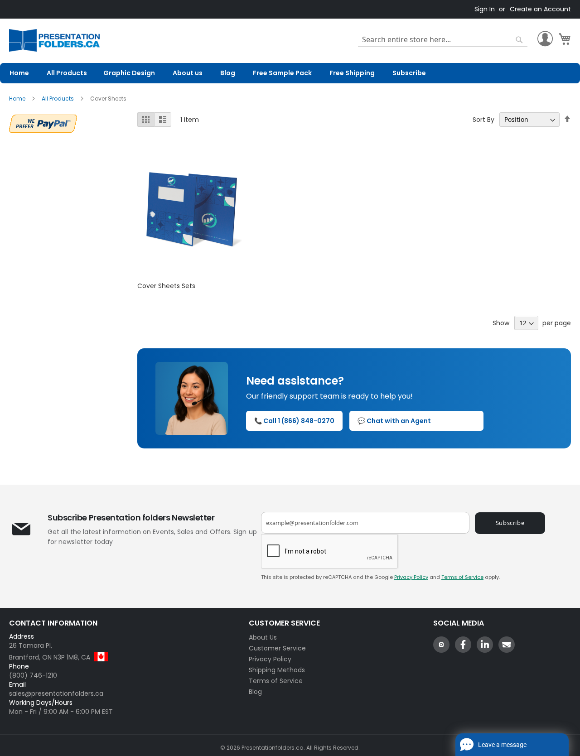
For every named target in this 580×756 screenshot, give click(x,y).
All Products (58, 98)
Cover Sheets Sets (166, 285)
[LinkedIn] (485, 644)
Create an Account (540, 9)
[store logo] (54, 40)
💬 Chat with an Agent (394, 420)
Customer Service (277, 648)
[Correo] (506, 644)
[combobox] (442, 40)
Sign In (484, 9)
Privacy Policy (411, 577)
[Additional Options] (43, 122)
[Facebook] (463, 644)
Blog (255, 691)
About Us (263, 637)
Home (18, 98)
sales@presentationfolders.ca (56, 693)
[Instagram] (441, 644)
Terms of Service (462, 577)
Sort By (483, 119)
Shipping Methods (277, 669)
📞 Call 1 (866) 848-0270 (294, 420)
